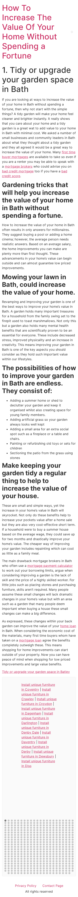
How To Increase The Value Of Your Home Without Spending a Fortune (29, 32)
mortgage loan (30, 640)
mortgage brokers (18, 166)
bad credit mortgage (18, 171)
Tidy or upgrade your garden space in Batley (36, 672)
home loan (68, 626)
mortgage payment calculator (50, 566)
